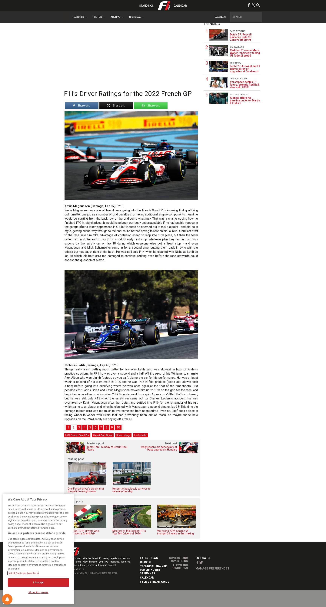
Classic (145, 562)
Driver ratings (123, 435)
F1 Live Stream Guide (154, 581)
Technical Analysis (154, 566)
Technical (235, 63)
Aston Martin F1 (239, 94)
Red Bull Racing (239, 78)
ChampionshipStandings (150, 572)
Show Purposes (38, 592)
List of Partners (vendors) (23, 573)
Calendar (180, 5)
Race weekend (237, 31)
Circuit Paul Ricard (102, 435)
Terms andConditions (179, 567)
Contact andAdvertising (178, 559)
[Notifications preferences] (7, 599)
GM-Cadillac (237, 47)
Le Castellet (140, 435)
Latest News (149, 557)
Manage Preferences (212, 568)
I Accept (38, 582)
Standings (146, 5)
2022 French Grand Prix (77, 435)
